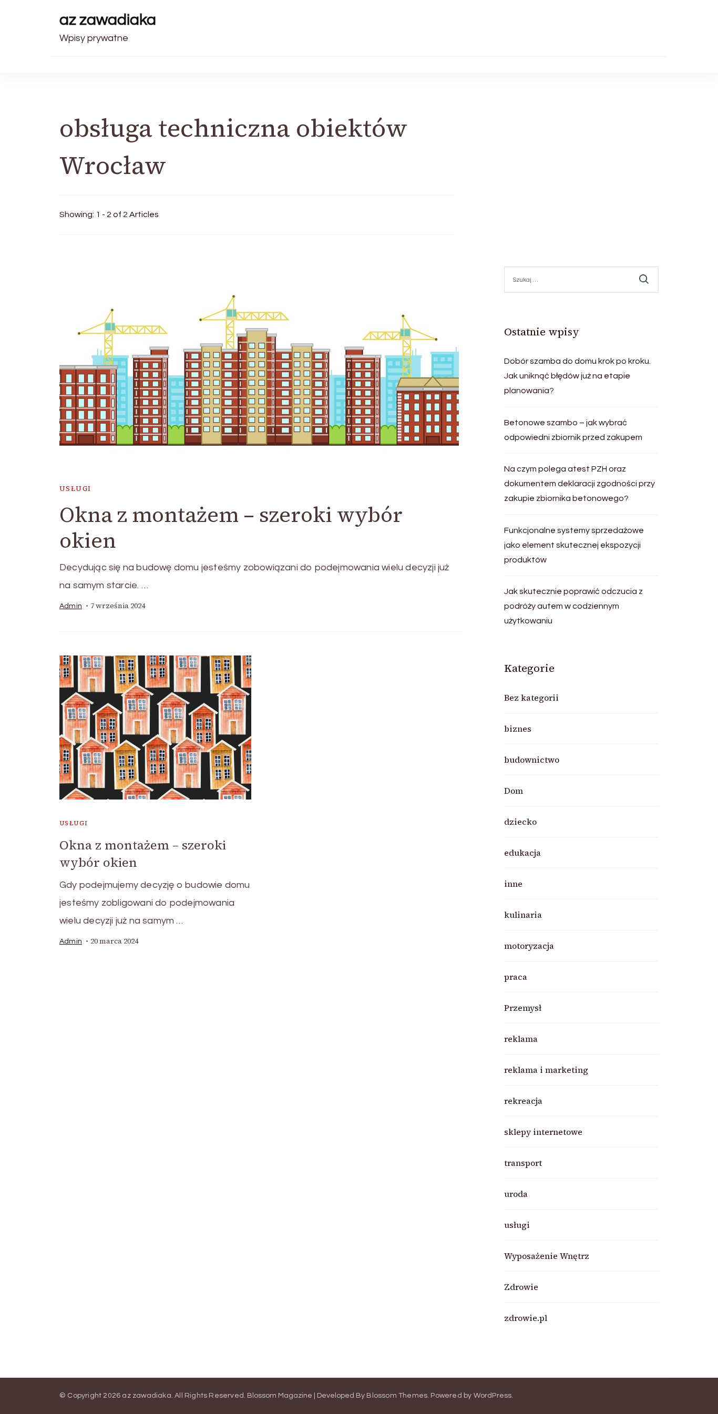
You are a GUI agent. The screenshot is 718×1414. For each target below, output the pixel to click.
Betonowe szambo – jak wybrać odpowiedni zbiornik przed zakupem (573, 430)
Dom (513, 790)
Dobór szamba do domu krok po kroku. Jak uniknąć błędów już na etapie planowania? (577, 376)
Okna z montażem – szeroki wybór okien (231, 527)
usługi (75, 488)
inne (513, 883)
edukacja (522, 852)
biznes (517, 728)
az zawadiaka (107, 20)
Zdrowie (521, 1287)
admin (70, 606)
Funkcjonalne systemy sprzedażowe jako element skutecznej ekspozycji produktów (574, 545)
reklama (521, 1038)
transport (523, 1163)
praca (515, 976)
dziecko (520, 821)
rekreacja (523, 1100)
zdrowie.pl (525, 1318)
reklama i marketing (546, 1069)
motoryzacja (529, 945)
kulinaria (523, 914)
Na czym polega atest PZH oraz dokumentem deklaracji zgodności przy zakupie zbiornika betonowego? (579, 484)
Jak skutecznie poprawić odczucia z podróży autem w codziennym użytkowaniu (573, 606)
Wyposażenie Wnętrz (546, 1256)
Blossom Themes (396, 1395)
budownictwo (531, 759)
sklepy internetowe (543, 1132)
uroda (516, 1194)
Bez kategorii (531, 697)
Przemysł (522, 1007)
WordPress (493, 1395)
